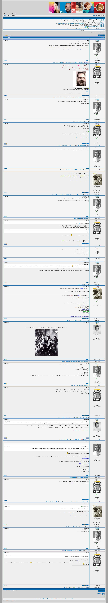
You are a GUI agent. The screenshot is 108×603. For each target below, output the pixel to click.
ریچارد (60, 62)
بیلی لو (68, 145)
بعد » (4, 590)
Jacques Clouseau (82, 526)
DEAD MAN (102, 23)
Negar (88, 145)
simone (85, 320)
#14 (4, 387)
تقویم (8, 13)
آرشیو (38, 598)
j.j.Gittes (82, 361)
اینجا (71, 173)
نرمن (87, 587)
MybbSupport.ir (14, 600)
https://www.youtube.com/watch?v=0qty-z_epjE (92, 26)
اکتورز (84, 417)
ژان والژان (80, 62)
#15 (4, 419)
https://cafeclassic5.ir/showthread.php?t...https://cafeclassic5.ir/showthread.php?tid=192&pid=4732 (81, 28)
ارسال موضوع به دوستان (100, 594)
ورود (96, 15)
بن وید (77, 194)
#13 (4, 363)
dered (74, 62)
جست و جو (18, 13)
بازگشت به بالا (46, 598)
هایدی (67, 501)
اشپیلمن (62, 62)
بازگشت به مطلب (41, 598)
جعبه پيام (5, 15)
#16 (4, 441)
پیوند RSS (36, 598)
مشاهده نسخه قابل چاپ (100, 593)
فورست (80, 417)
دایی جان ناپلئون (68, 62)
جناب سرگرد (57, 501)
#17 (4, 479)
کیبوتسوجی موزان (61, 145)
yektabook (56, 62)
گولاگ (64, 62)
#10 (4, 262)
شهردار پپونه (67, 439)
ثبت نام (94, 15)
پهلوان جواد (53, 501)
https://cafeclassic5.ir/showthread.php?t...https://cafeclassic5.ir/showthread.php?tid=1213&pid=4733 (70, 23)
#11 (4, 286)
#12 (4, 322)
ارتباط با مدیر (71, 598)
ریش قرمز (79, 361)
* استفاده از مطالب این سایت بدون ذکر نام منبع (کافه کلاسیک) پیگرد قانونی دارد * (59, 598)
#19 (4, 528)
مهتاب (67, 194)
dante (85, 145)
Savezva (97, 322)
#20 (4, 552)
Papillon (71, 62)
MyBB (7, 600)
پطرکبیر (54, 62)
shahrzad (97, 40)
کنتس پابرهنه (102, 19)
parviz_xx (86, 169)
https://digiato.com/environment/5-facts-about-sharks (96, 27)
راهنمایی (5, 13)
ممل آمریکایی (102, 24)
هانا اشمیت (78, 169)
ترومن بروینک (77, 62)
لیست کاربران (13, 13)
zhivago (88, 550)
